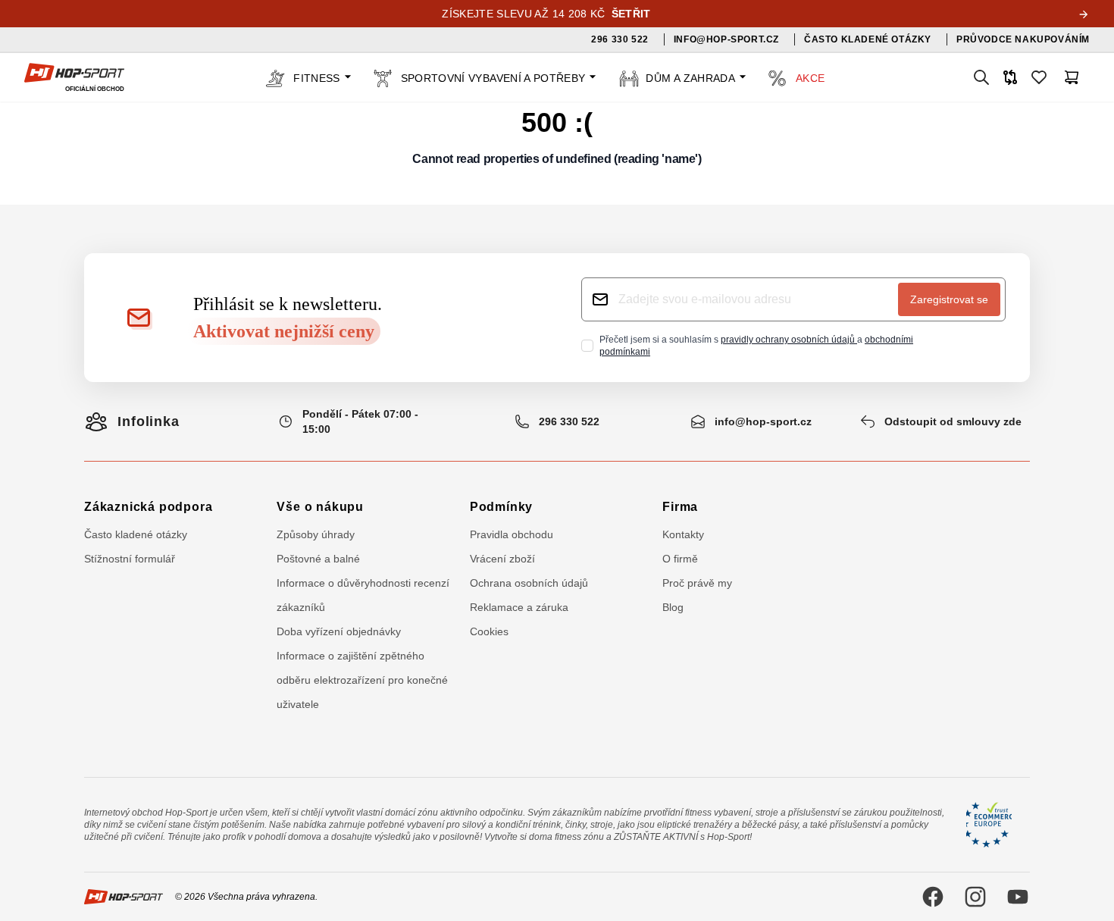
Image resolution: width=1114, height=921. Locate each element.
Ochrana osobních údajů (529, 583)
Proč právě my (697, 583)
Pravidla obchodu (511, 534)
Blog (673, 607)
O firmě (680, 559)
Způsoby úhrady (316, 534)
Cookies (489, 631)
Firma (680, 506)
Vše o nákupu (320, 506)
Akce (810, 78)
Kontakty (683, 534)
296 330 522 (569, 421)
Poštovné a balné (318, 559)
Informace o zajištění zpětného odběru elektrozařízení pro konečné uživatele (362, 680)
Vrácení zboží (502, 559)
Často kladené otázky (135, 534)
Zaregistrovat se (949, 299)
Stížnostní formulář (129, 559)
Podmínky (501, 506)
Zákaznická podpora (148, 506)
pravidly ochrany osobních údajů (789, 339)
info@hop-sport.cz (763, 421)
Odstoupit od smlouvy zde (953, 421)
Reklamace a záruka (519, 607)
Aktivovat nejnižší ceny (283, 331)
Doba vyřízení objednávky (339, 631)
